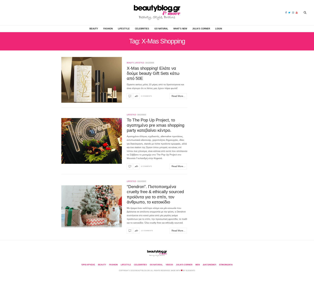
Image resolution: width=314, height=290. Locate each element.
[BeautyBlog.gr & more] (157, 12)
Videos (169, 265)
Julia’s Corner (201, 28)
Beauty (93, 28)
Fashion (108, 28)
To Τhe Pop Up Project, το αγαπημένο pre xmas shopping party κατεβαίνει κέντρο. (155, 125)
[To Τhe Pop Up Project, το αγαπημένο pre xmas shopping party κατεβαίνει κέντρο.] (91, 141)
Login (218, 28)
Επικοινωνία (226, 265)
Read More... (178, 96)
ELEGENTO (190, 270)
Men (197, 265)
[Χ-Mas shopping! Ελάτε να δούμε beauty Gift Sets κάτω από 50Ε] (91, 80)
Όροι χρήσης (88, 265)
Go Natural (161, 28)
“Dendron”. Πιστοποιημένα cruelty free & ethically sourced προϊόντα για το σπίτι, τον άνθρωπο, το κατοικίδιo (155, 194)
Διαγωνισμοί (209, 265)
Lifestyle (124, 28)
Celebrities (142, 28)
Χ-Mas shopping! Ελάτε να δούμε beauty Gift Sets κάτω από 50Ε (153, 73)
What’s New (180, 28)
